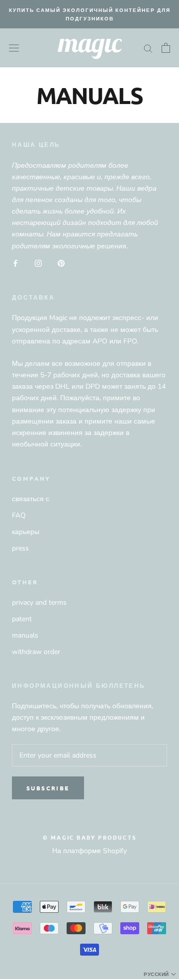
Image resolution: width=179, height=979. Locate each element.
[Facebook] (15, 263)
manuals (25, 635)
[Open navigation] (14, 47)
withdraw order (36, 651)
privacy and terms (39, 602)
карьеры (25, 532)
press (20, 548)
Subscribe (48, 788)
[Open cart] (166, 48)
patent (22, 619)
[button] (161, 974)
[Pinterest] (61, 263)
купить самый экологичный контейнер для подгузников (90, 14)
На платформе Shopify (89, 851)
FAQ (19, 515)
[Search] (148, 48)
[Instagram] (38, 263)
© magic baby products (89, 837)
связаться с (30, 499)
